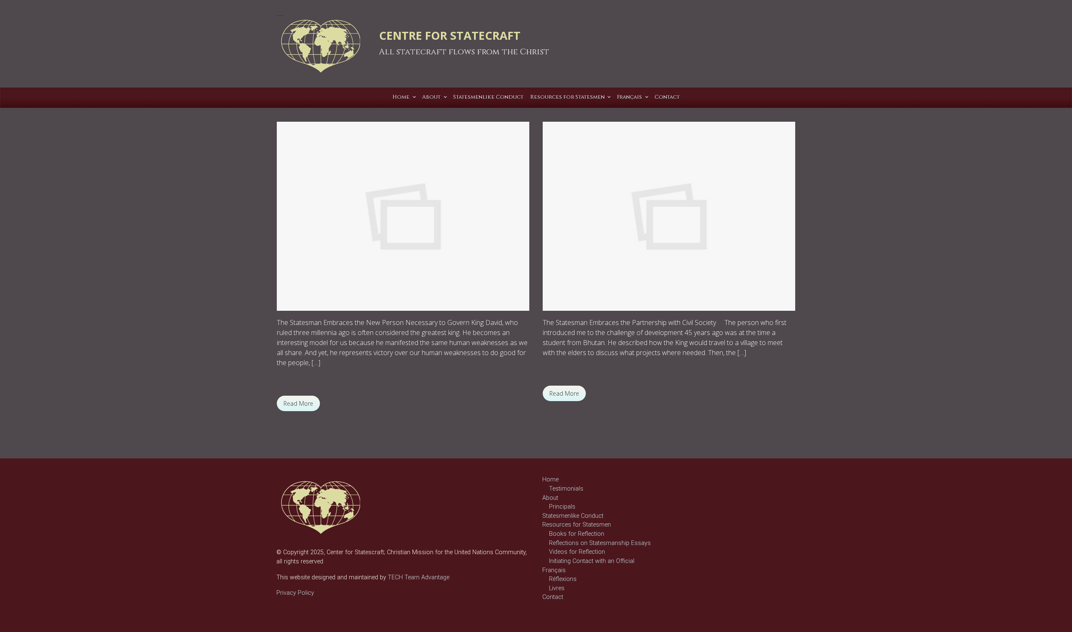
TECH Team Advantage (417, 577)
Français (554, 570)
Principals (562, 506)
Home (550, 479)
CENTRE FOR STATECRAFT (450, 35)
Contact (552, 597)
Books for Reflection (576, 533)
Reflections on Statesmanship (324, 385)
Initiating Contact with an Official (591, 561)
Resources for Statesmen (576, 524)
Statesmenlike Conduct (572, 515)
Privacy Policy (295, 592)
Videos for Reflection (577, 551)
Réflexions (563, 579)
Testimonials (566, 488)
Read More (298, 403)
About (550, 498)
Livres (556, 588)
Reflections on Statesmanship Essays (600, 543)
